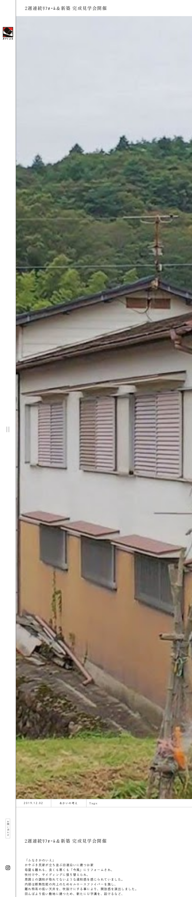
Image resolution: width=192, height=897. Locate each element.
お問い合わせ (8, 828)
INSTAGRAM (8, 868)
